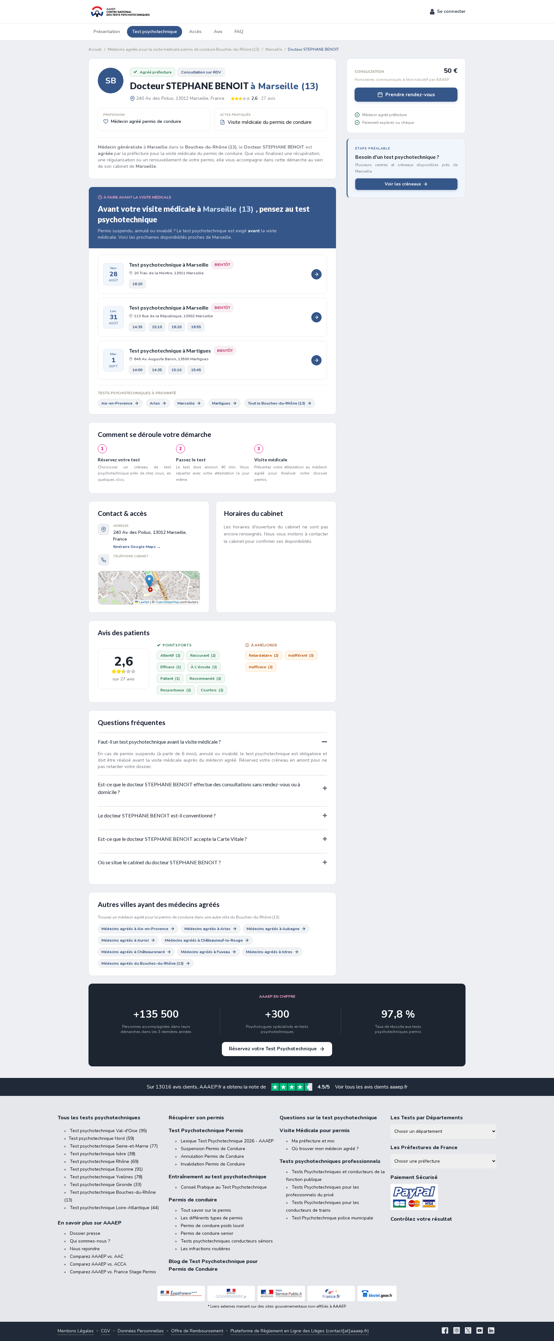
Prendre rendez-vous (410, 94)
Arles (155, 403)
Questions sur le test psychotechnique (328, 1117)
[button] (448, 11)
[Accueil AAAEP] (119, 11)
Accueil (95, 49)
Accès (195, 32)
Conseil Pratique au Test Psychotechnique (224, 1187)
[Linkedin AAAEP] (491, 1331)
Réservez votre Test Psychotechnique (273, 1049)
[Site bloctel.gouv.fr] (377, 1293)
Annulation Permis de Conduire (212, 1156)
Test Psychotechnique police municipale (332, 1218)
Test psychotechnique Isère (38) (102, 1154)
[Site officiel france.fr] (331, 1293)
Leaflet (143, 602)
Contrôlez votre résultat (421, 1219)
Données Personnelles (141, 1331)
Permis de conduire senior (207, 1233)
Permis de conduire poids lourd (212, 1226)
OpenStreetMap (167, 602)
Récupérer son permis (196, 1117)
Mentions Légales (76, 1331)
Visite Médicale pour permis (315, 1130)
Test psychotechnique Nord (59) (101, 1138)
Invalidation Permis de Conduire (213, 1164)
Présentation (107, 32)
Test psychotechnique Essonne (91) (106, 1169)
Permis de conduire (193, 1199)
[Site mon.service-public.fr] (281, 1293)
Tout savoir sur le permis (206, 1210)
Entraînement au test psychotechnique (217, 1176)
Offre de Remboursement (197, 1331)
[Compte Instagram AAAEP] (456, 1331)
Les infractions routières (205, 1249)
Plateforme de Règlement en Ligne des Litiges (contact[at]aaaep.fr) (300, 1331)
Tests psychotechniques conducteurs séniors (227, 1241)
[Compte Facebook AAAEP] (445, 1331)
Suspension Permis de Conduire (213, 1149)
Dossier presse (85, 1233)
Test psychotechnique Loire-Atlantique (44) (114, 1208)
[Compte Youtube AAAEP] (479, 1331)
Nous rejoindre (85, 1249)
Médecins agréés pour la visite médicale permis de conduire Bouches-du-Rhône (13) (183, 49)
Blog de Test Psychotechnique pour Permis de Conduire (213, 1265)
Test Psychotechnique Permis (206, 1130)
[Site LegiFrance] (181, 1293)
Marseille (186, 403)
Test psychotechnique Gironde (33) (105, 1185)
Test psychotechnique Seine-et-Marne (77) (114, 1146)
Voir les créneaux (403, 184)
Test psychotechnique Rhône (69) (104, 1161)
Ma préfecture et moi (313, 1141)
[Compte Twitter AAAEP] (468, 1331)
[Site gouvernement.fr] (231, 1293)
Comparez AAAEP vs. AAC (96, 1256)
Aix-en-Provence (116, 403)
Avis (218, 32)
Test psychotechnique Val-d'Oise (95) (108, 1131)
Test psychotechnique (154, 32)
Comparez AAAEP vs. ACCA (98, 1264)
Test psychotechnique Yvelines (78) (106, 1177)
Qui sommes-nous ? (90, 1241)
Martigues (221, 403)
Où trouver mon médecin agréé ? (325, 1149)
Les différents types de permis (212, 1218)
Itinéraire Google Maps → (137, 546)
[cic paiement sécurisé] (443, 1197)
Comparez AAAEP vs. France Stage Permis (113, 1272)
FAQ (239, 32)
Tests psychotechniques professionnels (330, 1161)
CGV (105, 1331)
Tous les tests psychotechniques (99, 1117)
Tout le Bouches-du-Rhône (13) (276, 403)
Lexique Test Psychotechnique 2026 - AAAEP (227, 1141)
